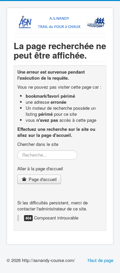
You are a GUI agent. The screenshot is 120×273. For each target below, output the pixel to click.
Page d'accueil (42, 179)
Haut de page (100, 260)
